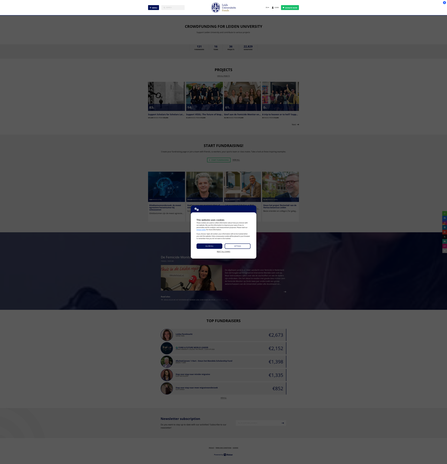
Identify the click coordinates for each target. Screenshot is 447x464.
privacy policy (201, 230)
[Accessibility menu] (444, 2)
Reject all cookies (223, 251)
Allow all (209, 246)
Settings (237, 246)
